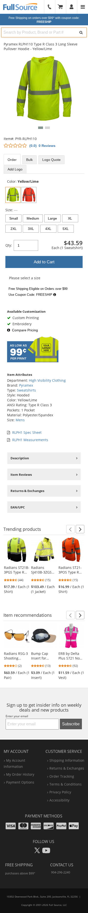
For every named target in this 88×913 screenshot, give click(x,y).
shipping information (66, 760)
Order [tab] (12, 160)
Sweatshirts (26, 390)
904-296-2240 (60, 872)
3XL (31, 229)
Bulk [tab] (29, 160)
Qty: (8, 245)
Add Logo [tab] (15, 169)
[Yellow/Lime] (13, 195)
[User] (72, 7)
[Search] (81, 32)
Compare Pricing (25, 330)
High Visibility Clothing (47, 380)
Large (52, 218)
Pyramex (26, 385)
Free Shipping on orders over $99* (44, 20)
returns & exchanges (66, 768)
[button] (40, 127)
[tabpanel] (44, 239)
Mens (20, 420)
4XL (48, 229)
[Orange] (28, 195)
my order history (20, 774)
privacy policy (60, 792)
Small (13, 218)
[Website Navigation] (82, 7)
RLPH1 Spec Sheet (27, 432)
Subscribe (71, 724)
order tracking (61, 776)
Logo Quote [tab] (51, 160)
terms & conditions (65, 784)
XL (70, 218)
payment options (20, 782)
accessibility (59, 800)
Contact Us (61, 865)
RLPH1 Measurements (30, 439)
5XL (66, 229)
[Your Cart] (62, 7)
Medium (33, 218)
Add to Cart (44, 262)
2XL (14, 229)
